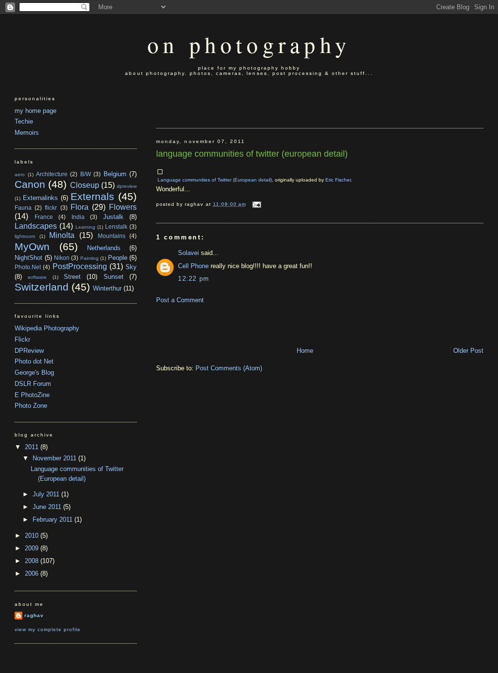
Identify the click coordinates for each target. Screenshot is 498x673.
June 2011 (48, 506)
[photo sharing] (160, 172)
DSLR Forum (33, 383)
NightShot (28, 257)
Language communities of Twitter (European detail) (252, 154)
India (78, 217)
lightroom (25, 236)
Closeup (84, 185)
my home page (35, 110)
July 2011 (47, 494)
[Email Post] (255, 204)
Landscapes (36, 226)
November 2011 (55, 458)
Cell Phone (193, 266)
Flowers (123, 207)
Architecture (52, 174)
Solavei (188, 252)
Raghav (34, 615)
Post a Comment (180, 300)
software (37, 277)
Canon (30, 184)
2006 (32, 573)
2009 (32, 548)
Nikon (62, 258)
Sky (131, 267)
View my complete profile (48, 629)
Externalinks (40, 197)
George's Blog (34, 372)
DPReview (29, 350)
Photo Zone (31, 405)
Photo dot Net (34, 361)
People (117, 257)
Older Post (468, 350)
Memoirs (27, 132)
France (44, 217)
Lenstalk (116, 226)
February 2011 (53, 519)
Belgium (115, 174)
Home (305, 350)
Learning (85, 227)
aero (20, 174)
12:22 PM (193, 278)
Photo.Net (28, 267)
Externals (92, 196)
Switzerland (42, 286)
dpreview (127, 186)
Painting (89, 258)
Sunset (114, 276)
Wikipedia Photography (47, 328)
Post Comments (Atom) (229, 368)
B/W (85, 174)
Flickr (22, 339)
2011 (32, 447)
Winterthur (107, 288)
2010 (32, 535)
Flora (80, 207)
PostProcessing (80, 266)
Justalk (113, 216)
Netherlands (104, 248)
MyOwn (32, 246)
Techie (24, 121)
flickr (51, 207)
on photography (249, 44)
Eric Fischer (338, 179)
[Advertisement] (213, 102)
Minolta (61, 235)
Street (72, 276)
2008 (32, 560)
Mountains (111, 236)
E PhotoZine (32, 395)
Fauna (23, 207)
